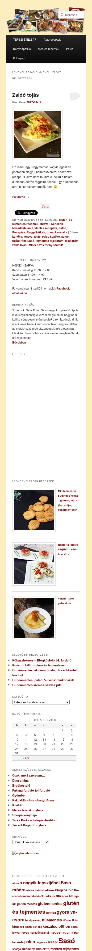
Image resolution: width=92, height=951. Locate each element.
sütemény (28, 949)
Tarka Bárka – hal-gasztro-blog (34, 820)
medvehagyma (61, 932)
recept (53, 942)
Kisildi (17, 805)
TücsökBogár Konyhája (29, 825)
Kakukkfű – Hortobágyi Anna (33, 800)
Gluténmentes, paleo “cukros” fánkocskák (43, 680)
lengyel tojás (32, 236)
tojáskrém (72, 241)
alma (15, 883)
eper (65, 896)
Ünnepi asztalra (56, 232)
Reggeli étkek (36, 232)
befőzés (48, 890)
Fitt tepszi (19, 58)
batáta (39, 890)
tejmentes (54, 948)
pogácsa (41, 942)
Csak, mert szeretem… (28, 775)
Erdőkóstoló (21, 785)
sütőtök (41, 949)
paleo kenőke (51, 236)
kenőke (17, 236)
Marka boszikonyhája (27, 810)
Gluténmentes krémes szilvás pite (37, 685)
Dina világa (20, 780)
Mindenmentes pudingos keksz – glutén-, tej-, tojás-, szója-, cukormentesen (68, 500)
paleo (29, 941)
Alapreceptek (52, 39)
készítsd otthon (56, 926)
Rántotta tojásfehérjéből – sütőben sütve (68, 549)
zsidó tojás (19, 245)
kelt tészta (26, 927)
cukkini (50, 896)
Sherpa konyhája (24, 815)
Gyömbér (19, 795)
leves (25, 932)
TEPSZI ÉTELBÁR (25, 39)
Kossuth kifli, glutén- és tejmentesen (39, 665)
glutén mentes (27, 904)
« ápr (26, 758)
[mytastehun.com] (25, 853)
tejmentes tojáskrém (49, 241)
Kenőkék (57, 224)
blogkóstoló (64, 890)
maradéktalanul (39, 933)
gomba (51, 912)
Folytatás (20, 196)
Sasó (30, 241)
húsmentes (52, 920)
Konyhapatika (22, 49)
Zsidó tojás (25, 94)
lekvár (16, 932)
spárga (16, 949)
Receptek (18, 232)
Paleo (70, 49)
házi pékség (33, 920)
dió (58, 895)
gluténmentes (50, 903)
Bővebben (19, 342)
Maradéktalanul (22, 228)
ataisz (30, 890)
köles (74, 926)
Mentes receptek (48, 49)
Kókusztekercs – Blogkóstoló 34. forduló (41, 660)
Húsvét (45, 224)
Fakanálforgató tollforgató (31, 790)
